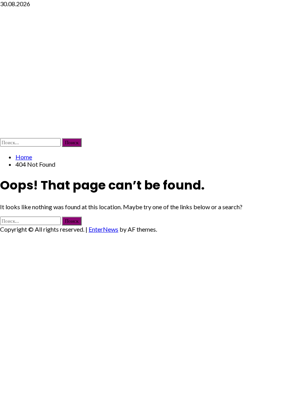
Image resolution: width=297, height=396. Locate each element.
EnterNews (103, 229)
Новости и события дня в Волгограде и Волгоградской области (122, 72)
